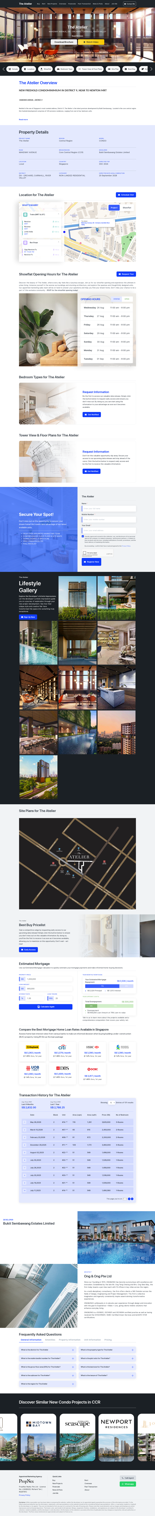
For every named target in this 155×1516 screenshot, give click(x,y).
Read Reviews (77, 36)
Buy (38, 4)
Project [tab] (114, 208)
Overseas (62, 4)
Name (85, 504)
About (107, 4)
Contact (131, 4)
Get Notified (93, 414)
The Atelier (23, 577)
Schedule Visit (127, 195)
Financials (72, 4)
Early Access (30, 949)
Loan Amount (24, 984)
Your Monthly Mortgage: (93, 975)
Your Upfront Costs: (91, 996)
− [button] (133, 259)
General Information (31, 1340)
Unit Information (92, 1340)
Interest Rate (24, 994)
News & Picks (98, 4)
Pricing (108, 1340)
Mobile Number (88, 514)
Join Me (114, 4)
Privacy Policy (126, 546)
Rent (43, 4)
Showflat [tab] (127, 208)
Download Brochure (64, 42)
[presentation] (4, 69)
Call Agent (129, 1478)
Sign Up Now (29, 617)
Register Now (93, 561)
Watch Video (92, 42)
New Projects (52, 4)
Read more (23, 120)
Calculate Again (47, 1006)
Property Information (69, 1340)
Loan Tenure (52, 994)
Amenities (50, 1340)
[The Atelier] (97, 230)
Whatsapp (129, 1484)
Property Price (25, 975)
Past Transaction (84, 4)
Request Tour (127, 274)
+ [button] (133, 256)
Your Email (86, 525)
